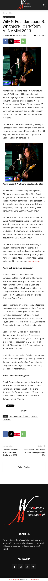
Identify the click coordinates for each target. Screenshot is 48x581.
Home (5, 13)
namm (27, 416)
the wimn (7, 419)
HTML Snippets (14, 579)
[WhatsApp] (23, 41)
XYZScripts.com (34, 579)
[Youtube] (33, 566)
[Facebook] (5, 41)
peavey (34, 416)
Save (18, 41)
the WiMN (11, 17)
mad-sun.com (34, 261)
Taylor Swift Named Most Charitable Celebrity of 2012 (11, 452)
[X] (11, 41)
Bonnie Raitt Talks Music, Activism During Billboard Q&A (34, 452)
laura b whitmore (16, 416)
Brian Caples (9, 35)
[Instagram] (20, 566)
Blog (11, 13)
